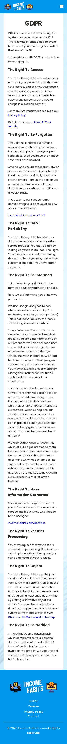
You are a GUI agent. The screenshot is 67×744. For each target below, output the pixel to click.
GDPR (33, 701)
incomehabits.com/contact (26, 215)
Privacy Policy (17, 115)
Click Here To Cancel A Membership (31, 617)
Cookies (33, 706)
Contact (33, 716)
